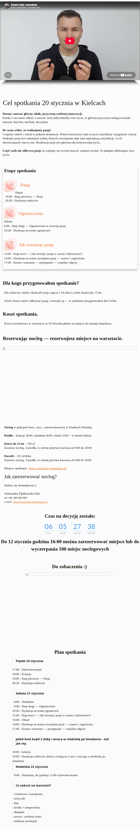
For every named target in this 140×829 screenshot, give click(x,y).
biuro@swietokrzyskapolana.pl (30, 501)
